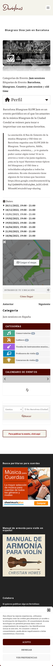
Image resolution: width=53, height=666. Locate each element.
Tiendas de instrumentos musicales (33, 346)
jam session (35, 86)
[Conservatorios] (9, 333)
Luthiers (22, 340)
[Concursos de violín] (9, 360)
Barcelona (34, 82)
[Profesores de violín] (9, 353)
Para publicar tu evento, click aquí (24, 434)
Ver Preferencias (26, 657)
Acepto (26, 642)
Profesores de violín (27, 353)
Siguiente (44, 304)
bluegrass (9, 86)
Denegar (26, 649)
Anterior (8, 304)
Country (21, 86)
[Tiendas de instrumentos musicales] (9, 347)
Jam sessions (37, 78)
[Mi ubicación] (48, 290)
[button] (48, 610)
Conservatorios (25, 333)
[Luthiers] (9, 340)
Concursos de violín (26, 360)
